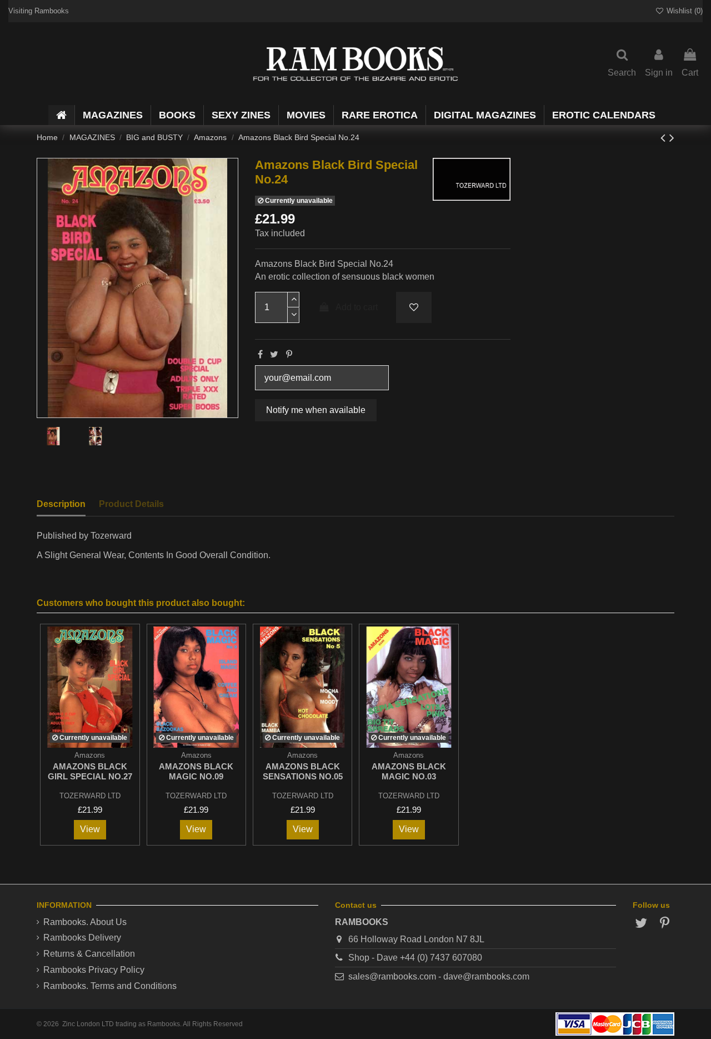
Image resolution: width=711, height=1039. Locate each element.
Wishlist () (683, 11)
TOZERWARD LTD (90, 796)
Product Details (131, 504)
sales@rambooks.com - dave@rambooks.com (438, 976)
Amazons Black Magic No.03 (409, 771)
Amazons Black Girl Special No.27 (90, 771)
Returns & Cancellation (89, 953)
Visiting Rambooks (38, 11)
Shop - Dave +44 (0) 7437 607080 (415, 957)
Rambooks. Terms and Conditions (110, 986)
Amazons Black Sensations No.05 (303, 771)
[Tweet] (274, 354)
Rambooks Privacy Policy (93, 970)
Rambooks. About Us (85, 922)
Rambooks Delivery (82, 937)
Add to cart (357, 307)
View (90, 829)
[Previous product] (664, 137)
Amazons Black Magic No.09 (196, 771)
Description (61, 504)
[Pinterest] (289, 354)
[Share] (260, 354)
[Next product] (671, 137)
